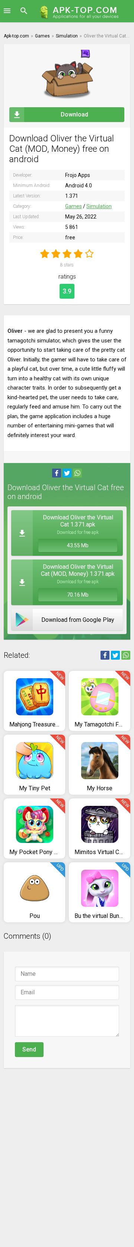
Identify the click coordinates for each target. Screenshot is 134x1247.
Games (73, 206)
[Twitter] (67, 473)
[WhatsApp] (77, 473)
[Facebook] (56, 473)
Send (29, 1049)
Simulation (99, 206)
